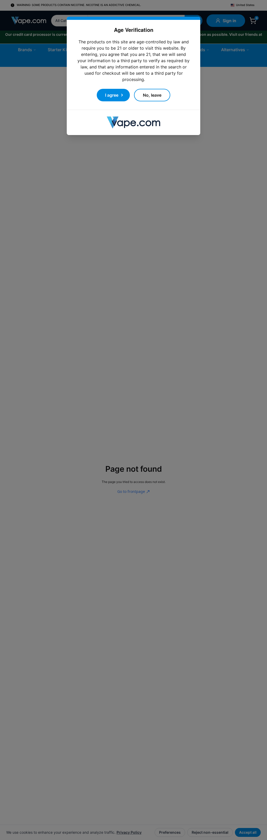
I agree (111, 88)
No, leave (152, 88)
